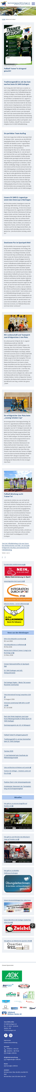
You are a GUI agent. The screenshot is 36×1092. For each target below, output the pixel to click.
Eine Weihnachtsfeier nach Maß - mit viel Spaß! (16, 545)
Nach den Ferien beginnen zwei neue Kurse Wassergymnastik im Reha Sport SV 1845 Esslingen (18, 719)
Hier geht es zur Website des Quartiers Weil (17, 941)
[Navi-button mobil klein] (33, 4)
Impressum (7, 1040)
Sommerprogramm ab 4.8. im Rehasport (17, 725)
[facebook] (6, 1035)
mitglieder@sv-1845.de (13, 1059)
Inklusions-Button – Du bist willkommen (15, 604)
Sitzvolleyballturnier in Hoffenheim (14, 644)
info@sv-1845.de (11, 1053)
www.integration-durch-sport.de (13, 581)
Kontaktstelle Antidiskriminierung (14, 564)
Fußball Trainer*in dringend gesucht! (16, 735)
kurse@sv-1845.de (12, 1066)
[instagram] (10, 1035)
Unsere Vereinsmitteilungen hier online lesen (17, 900)
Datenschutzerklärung (10, 1042)
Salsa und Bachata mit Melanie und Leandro (17, 767)
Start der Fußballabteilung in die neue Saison (15, 543)
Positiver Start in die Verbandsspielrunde (17, 782)
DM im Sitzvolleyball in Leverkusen (14, 639)
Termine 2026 (8, 751)
